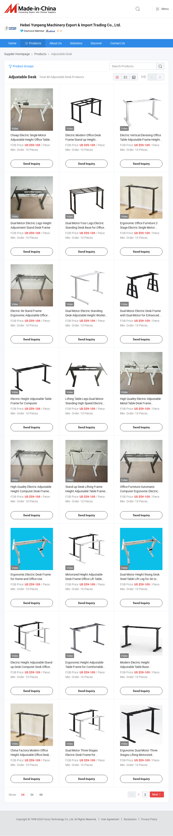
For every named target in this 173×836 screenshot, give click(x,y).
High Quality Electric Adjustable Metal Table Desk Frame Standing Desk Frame (140, 403)
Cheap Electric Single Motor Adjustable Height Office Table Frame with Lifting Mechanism (30, 139)
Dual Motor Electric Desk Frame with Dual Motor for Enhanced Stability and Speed (140, 315)
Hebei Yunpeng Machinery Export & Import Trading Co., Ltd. (70, 25)
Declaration (130, 819)
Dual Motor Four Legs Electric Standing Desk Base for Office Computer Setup (84, 227)
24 (22, 794)
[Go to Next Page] (160, 77)
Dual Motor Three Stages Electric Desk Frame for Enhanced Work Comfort (81, 754)
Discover (96, 43)
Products (35, 43)
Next (155, 794)
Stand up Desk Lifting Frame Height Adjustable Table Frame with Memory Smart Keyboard (85, 491)
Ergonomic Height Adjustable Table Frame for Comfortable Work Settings (84, 666)
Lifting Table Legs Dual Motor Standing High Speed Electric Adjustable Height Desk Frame (85, 403)
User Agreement (110, 819)
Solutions (76, 43)
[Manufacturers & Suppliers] (30, 8)
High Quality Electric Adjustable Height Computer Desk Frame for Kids (31, 491)
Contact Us (117, 43)
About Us (56, 43)
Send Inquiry (31, 163)
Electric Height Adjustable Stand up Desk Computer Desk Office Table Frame (31, 666)
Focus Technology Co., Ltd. (58, 819)
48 (41, 795)
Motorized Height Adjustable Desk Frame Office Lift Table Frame (84, 578)
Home (12, 43)
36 (32, 795)
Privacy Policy (149, 819)
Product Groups (23, 66)
